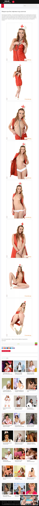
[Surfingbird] (11, 348)
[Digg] (7, 348)
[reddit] (9, 348)
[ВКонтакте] (2, 348)
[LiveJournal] (10, 348)
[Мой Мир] (6, 348)
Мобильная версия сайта (17, 501)
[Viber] (14, 348)
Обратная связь (4, 501)
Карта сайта (10, 501)
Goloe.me (8, 2)
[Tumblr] (13, 348)
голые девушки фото (7, 503)
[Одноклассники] (3, 348)
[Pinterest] (5, 348)
